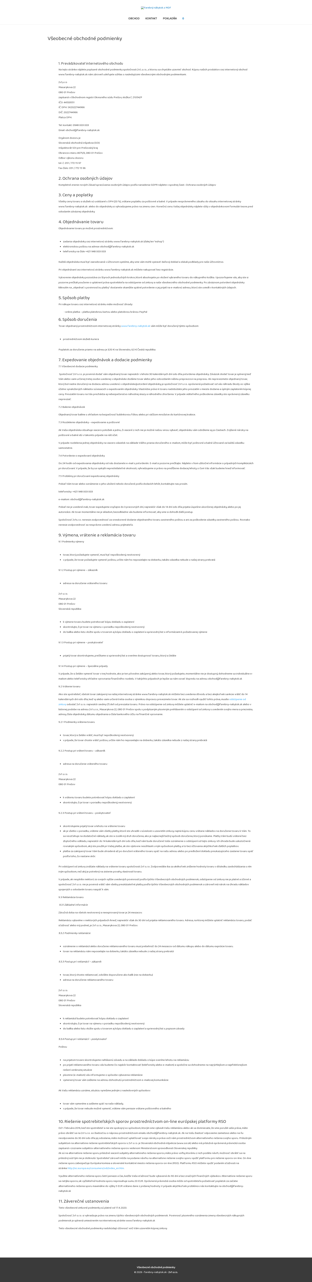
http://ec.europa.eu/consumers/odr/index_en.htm (96, 1168)
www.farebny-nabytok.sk (135, 326)
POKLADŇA (170, 18)
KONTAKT (151, 18)
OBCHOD (134, 18)
